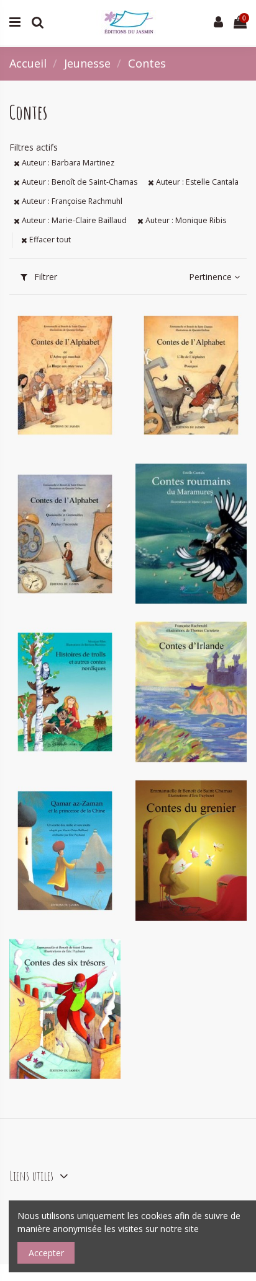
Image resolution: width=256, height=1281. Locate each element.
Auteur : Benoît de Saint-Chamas (78, 182)
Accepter (46, 1253)
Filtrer (44, 277)
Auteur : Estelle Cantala (196, 182)
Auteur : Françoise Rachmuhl (71, 201)
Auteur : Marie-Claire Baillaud (73, 220)
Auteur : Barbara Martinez (67, 162)
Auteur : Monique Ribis (185, 220)
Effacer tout (49, 239)
